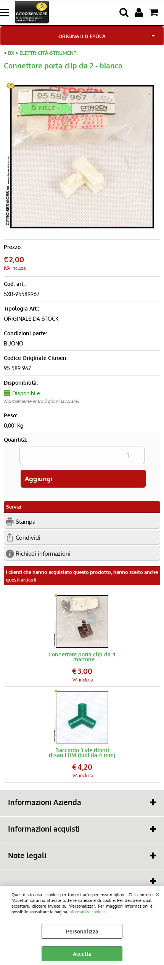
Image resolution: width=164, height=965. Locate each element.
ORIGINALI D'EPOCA (82, 36)
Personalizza (82, 931)
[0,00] (154, 12)
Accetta (82, 954)
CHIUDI (157, 893)
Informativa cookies (87, 911)
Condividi (28, 537)
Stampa (25, 521)
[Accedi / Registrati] (139, 12)
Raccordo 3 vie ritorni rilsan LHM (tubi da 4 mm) (82, 752)
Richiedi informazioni (43, 553)
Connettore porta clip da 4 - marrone (82, 657)
